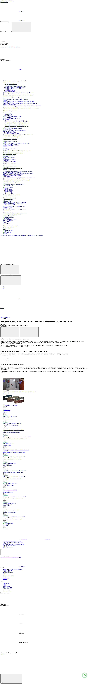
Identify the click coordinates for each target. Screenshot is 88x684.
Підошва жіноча (8, 114)
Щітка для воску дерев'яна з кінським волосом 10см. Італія (15, 438)
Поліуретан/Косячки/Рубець (8, 226)
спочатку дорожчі (19, 325)
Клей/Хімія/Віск (6, 218)
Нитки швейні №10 (9, 193)
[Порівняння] (9, 269)
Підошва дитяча (8, 115)
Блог (33, 235)
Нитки (4, 222)
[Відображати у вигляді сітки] (9, 332)
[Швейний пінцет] (45, 523)
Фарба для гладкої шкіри (10, 82)
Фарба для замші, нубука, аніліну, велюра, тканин (15, 86)
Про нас (5, 235)
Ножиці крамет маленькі (8, 492)
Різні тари (5, 233)
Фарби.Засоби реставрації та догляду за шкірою (12, 213)
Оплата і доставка (10, 235)
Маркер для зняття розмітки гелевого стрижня (12, 478)
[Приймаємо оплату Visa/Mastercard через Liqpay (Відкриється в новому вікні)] (10, 557)
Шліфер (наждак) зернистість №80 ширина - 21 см (13, 472)
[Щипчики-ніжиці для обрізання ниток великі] (45, 516)
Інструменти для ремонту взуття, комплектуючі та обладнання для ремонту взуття (19, 391)
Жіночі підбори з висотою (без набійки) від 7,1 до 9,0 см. (16, 126)
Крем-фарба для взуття (10, 91)
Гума (4, 224)
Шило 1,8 (5, 412)
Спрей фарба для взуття (10, 90)
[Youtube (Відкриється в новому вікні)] (27, 244)
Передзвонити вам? (4, 21)
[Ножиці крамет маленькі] (45, 490)
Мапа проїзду (3, 653)
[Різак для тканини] (45, 503)
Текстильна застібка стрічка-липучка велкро (12, 541)
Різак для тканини (6, 505)
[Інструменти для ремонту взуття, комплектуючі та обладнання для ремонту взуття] (45, 384)
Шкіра (4, 229)
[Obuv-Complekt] (3, 554)
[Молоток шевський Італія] (45, 416)
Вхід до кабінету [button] (6, 583)
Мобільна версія (21, 566)
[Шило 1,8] (45, 410)
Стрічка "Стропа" (6, 543)
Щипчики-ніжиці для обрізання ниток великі (12, 518)
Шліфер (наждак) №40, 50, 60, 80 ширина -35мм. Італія (14, 452)
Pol (3, 288)
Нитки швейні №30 (9, 191)
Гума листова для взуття (10, 204)
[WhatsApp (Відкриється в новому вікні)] (9, 253)
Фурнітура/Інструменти (8, 220)
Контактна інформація (27, 235)
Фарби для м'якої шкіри (10, 85)
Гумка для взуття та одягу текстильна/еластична (13, 542)
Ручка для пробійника (7, 465)
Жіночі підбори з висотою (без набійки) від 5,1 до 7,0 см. (16, 123)
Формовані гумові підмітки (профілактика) (14, 136)
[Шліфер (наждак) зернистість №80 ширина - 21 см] (45, 470)
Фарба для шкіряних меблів (11, 84)
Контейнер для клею (7, 445)
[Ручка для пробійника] (45, 463)
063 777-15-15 (21, 11)
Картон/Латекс (6, 231)
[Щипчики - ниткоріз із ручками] (45, 510)
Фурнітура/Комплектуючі (8, 547)
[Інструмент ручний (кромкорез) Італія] (45, 423)
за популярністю (4, 325)
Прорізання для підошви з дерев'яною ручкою (12, 458)
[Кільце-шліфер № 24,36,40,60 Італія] (45, 399)
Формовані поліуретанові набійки (12, 133)
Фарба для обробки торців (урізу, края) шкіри (14, 88)
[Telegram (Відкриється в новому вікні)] (45, 244)
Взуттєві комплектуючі (7, 216)
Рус (3, 286)
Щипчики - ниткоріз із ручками (9, 512)
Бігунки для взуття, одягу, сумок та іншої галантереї (13, 544)
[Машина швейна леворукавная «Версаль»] (45, 430)
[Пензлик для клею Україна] (45, 483)
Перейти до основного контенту (7, 1)
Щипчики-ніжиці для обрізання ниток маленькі (12, 498)
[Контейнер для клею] (45, 443)
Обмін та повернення (18, 235)
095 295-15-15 (21, 20)
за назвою (25, 325)
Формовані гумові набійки (10, 132)
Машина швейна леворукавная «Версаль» (11, 432)
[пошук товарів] (21, 27)
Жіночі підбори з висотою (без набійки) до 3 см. (15, 125)
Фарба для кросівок (9, 89)
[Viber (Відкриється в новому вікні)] (63, 244)
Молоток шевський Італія (8, 418)
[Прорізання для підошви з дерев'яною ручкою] (45, 456)
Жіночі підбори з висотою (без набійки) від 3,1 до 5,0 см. (16, 120)
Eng (3, 287)
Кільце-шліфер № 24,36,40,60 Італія (10, 405)
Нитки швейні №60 (9, 189)
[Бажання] (44, 259)
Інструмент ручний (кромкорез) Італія (10, 425)
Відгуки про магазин (38, 235)
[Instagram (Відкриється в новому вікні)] (9, 244)
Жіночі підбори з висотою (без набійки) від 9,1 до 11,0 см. (17, 121)
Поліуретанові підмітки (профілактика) (13, 137)
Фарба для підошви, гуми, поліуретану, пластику (15, 87)
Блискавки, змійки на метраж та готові (11, 545)
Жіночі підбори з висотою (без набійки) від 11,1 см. (15, 122)
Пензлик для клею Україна (8, 485)
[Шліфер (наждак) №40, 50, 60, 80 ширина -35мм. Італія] (45, 450)
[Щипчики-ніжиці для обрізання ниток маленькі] (45, 496)
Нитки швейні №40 (9, 190)
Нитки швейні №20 (9, 192)
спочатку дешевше (11, 325)
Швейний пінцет (6, 525)
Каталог (2, 235)
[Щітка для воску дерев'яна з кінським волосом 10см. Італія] (45, 436)
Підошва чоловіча (9, 113)
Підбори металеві (8, 127)
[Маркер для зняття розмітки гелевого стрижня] (45, 476)
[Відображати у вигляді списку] (29, 332)
